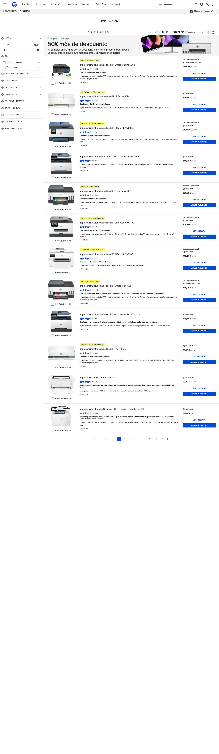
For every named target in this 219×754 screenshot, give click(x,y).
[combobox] (188, 32)
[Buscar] (196, 4)
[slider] (4, 50)
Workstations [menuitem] (57, 4)
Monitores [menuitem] (72, 4)
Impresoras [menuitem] (86, 4)
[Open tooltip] (2, 38)
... (144, 439)
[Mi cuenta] (207, 4)
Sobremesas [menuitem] (41, 4)
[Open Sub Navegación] (4, 4)
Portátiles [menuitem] (26, 4)
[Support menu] (201, 4)
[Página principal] (14, 4)
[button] (21, 38)
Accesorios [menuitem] (117, 4)
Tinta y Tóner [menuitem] (101, 4)
